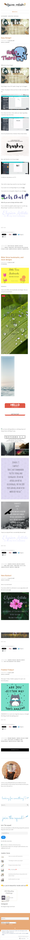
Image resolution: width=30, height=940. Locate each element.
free (21, 739)
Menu (16, 11)
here (24, 187)
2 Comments (4, 264)
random (17, 567)
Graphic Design (19, 245)
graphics (19, 249)
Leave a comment (5, 42)
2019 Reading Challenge (9, 892)
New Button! (6, 575)
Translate (11, 924)
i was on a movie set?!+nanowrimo (15, 856)
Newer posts (15, 749)
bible (5, 565)
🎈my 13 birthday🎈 (12, 869)
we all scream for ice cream (14, 879)
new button (12, 661)
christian (16, 565)
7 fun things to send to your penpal (15, 860)
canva (6, 247)
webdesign (26, 249)
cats (5, 739)
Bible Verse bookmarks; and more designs (12, 258)
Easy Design (11, 245)
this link (11, 846)
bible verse (10, 565)
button (6, 661)
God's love (22, 565)
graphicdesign (13, 249)
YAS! (3, 837)
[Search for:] (15, 805)
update (18, 661)
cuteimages (16, 739)
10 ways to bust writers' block (14, 865)
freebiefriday (4, 741)
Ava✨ (7, 896)
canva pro (11, 247)
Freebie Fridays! (7, 669)
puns (22, 741)
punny (26, 738)
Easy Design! (6, 38)
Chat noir (10, 739)
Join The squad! (6, 825)
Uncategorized (20, 564)
